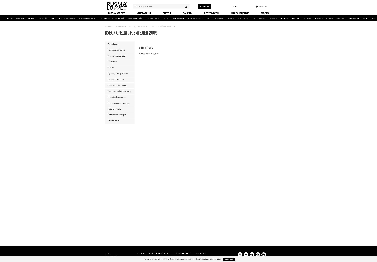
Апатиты (316, 18)
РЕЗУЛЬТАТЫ (183, 253)
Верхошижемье (193, 18)
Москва (293, 18)
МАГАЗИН (201, 253)
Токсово (338, 18)
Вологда (18, 18)
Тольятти (305, 18)
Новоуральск (257, 18)
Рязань (327, 18)
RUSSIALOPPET (145, 253)
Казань (29, 18)
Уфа (50, 18)
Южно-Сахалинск (85, 18)
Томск (229, 18)
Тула (363, 18)
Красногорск (241, 18)
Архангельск (151, 18)
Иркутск (271, 18)
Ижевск (164, 18)
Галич (206, 18)
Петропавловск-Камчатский (109, 18)
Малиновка (176, 18)
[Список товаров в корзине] (261, 7)
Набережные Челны (64, 18)
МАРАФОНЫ (162, 253)
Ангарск (282, 18)
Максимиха (351, 18)
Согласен (229, 259)
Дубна (371, 18)
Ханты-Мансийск (133, 18)
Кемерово (217, 18)
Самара (7, 18)
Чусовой (40, 18)
